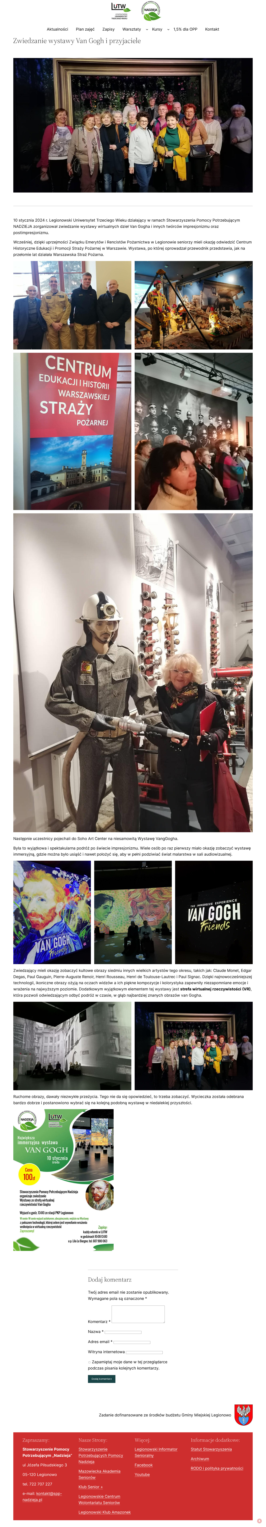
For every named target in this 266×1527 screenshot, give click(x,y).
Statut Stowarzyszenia (211, 1449)
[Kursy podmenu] (168, 29)
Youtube (142, 1474)
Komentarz (99, 1321)
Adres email (100, 1341)
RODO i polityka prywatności (217, 1468)
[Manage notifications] (259, 1521)
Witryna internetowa (106, 1351)
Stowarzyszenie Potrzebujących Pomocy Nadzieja (101, 1455)
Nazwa (96, 1331)
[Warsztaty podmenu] (147, 29)
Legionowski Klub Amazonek (105, 1512)
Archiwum (200, 1458)
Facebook (144, 1465)
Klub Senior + (91, 1487)
